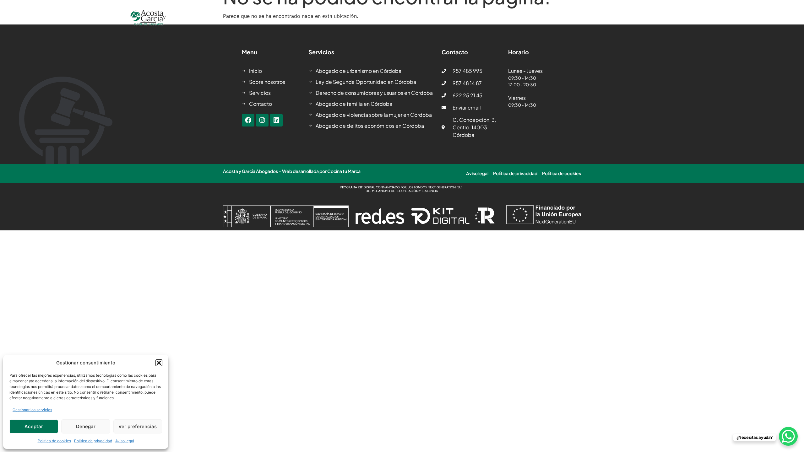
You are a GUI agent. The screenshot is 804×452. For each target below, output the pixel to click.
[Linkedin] (276, 120)
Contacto (569, 17)
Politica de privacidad (93, 441)
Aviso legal (124, 441)
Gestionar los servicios (32, 409)
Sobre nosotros (341, 17)
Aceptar (33, 426)
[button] (159, 363)
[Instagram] (262, 120)
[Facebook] (248, 120)
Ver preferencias (137, 426)
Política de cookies (54, 441)
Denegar (85, 426)
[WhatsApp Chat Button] (788, 436)
